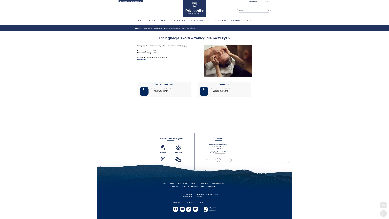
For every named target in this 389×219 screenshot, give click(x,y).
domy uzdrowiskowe (218, 183)
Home (194, 8)
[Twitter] (195, 209)
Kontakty (235, 21)
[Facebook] (175, 209)
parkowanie (194, 186)
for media (189, 194)
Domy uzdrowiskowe (200, 21)
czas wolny (174, 186)
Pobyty (152, 21)
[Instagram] (188, 209)
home (164, 183)
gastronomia (204, 183)
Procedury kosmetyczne (159, 28)
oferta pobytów (182, 183)
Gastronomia (179, 21)
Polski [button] (266, 1)
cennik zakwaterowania (208, 186)
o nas (172, 183)
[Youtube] (182, 209)
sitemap (199, 196)
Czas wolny (220, 21)
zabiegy (193, 183)
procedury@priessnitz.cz (161, 91)
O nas (248, 21)
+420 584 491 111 (125, 1)
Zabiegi (164, 21)
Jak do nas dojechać (211, 160)
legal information (187, 196)
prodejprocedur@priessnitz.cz (220, 91)
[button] (254, 1)
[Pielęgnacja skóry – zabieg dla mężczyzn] (228, 76)
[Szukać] (267, 10)
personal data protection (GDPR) (207, 194)
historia (184, 186)
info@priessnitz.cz (137, 1)
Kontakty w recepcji (225, 160)
